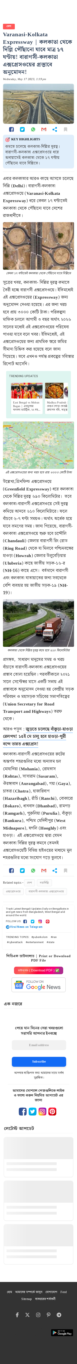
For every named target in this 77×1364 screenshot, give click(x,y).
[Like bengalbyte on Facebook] (23, 1111)
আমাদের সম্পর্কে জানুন (28, 1292)
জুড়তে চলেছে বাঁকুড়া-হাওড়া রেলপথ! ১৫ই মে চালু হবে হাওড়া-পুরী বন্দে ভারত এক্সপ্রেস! (38, 736)
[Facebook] (25, 921)
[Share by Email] (43, 129)
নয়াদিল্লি (44, 883)
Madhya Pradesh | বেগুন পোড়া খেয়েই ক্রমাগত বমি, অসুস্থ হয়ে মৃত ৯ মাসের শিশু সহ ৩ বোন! (60, 410)
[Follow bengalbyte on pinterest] (52, 1111)
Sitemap (26, 1299)
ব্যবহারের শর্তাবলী (45, 1299)
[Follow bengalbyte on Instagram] (42, 1111)
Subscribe (39, 1061)
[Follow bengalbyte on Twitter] (33, 1111)
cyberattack (15, 942)
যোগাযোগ (51, 1292)
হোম (9, 1292)
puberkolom (40, 937)
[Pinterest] (47, 921)
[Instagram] (40, 921)
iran (54, 937)
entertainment (35, 942)
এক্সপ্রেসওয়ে (13, 891)
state (51, 942)
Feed (63, 1292)
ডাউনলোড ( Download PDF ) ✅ (38, 970)
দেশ (9, 26)
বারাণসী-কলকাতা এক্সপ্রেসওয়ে (46, 891)
